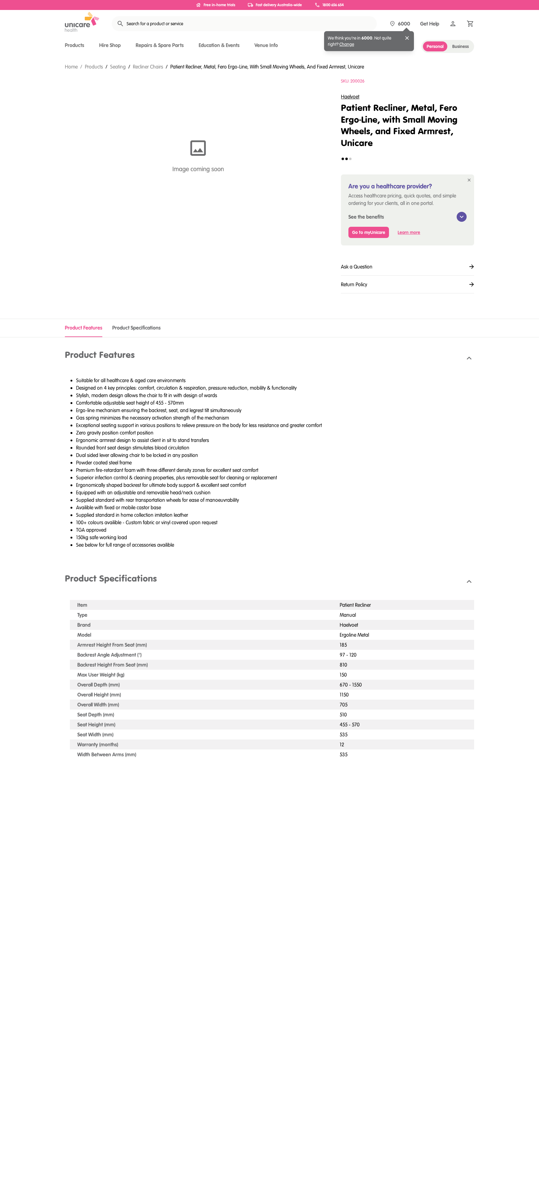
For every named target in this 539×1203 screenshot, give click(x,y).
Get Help (429, 23)
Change (346, 44)
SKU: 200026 (353, 81)
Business (460, 46)
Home (71, 66)
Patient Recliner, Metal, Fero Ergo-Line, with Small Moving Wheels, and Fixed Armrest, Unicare (267, 66)
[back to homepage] (82, 22)
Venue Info (266, 45)
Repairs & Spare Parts (160, 45)
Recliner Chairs (148, 66)
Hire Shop (110, 45)
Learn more (409, 232)
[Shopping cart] (470, 23)
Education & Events (219, 45)
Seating (118, 66)
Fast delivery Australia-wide (279, 4)
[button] (269, 358)
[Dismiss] (407, 38)
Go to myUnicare (368, 232)
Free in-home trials (219, 4)
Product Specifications (136, 327)
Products (74, 45)
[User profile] (453, 23)
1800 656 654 (333, 4)
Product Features (83, 327)
